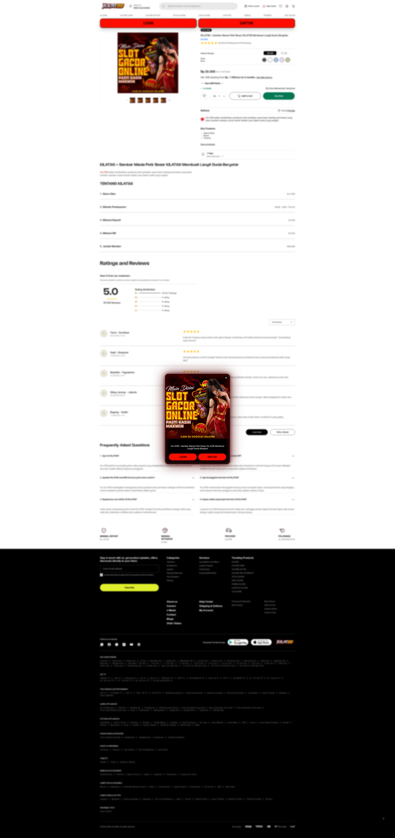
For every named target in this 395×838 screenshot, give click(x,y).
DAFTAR (212, 456)
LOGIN (182, 456)
